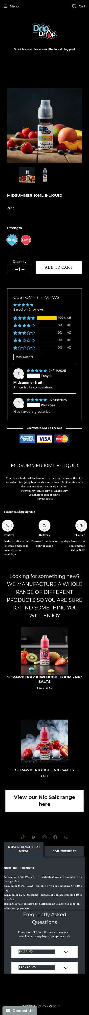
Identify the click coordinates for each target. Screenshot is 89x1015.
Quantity (19, 262)
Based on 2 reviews (28, 309)
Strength (14, 228)
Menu (14, 6)
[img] (37, 371)
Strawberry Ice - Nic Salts (44, 770)
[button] (24, 318)
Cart (81, 6)
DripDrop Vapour (47, 1006)
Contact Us (21, 1011)
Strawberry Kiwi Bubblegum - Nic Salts (44, 679)
